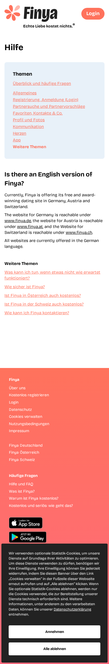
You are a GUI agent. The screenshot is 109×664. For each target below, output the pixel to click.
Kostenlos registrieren (29, 395)
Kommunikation (28, 126)
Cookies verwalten (25, 416)
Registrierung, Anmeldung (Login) (45, 99)
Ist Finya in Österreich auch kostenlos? (42, 295)
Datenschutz (20, 409)
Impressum (19, 430)
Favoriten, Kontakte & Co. (38, 113)
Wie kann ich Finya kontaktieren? (36, 312)
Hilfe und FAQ (21, 484)
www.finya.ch (79, 232)
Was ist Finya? (22, 491)
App (17, 140)
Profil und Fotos (29, 119)
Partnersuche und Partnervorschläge (49, 106)
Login (92, 13)
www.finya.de (17, 220)
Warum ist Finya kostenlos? (33, 498)
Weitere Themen (29, 146)
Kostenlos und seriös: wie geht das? (41, 505)
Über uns (17, 388)
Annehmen (54, 632)
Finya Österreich (24, 452)
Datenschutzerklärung (72, 609)
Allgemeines (25, 92)
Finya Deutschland (25, 445)
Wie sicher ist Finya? (24, 286)
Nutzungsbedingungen (29, 423)
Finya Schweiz (22, 459)
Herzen (19, 133)
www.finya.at (30, 226)
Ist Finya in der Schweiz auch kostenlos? (44, 304)
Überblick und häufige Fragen (42, 83)
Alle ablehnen (54, 649)
